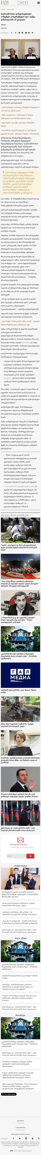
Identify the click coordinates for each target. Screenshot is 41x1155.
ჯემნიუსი (3, 25)
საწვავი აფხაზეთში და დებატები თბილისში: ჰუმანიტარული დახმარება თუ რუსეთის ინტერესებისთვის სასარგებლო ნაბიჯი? (18, 1075)
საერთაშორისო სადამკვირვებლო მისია (20, 486)
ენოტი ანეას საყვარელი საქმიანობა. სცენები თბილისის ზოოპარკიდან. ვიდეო (17, 725)
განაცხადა (8, 378)
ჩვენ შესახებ (20, 1121)
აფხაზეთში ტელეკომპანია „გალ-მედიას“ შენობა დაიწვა (18, 691)
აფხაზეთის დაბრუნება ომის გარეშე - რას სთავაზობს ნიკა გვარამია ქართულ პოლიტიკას (19, 913)
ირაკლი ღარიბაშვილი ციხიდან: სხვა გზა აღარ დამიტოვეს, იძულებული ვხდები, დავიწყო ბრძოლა (19, 795)
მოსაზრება (20, 1015)
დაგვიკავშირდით (20, 1127)
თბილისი (4, 28)
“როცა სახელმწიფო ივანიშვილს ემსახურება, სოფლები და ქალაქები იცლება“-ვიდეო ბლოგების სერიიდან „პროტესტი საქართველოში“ (19, 583)
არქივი (4, 9)
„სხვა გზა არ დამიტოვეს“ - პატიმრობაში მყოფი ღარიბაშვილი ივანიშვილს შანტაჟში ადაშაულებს (20, 922)
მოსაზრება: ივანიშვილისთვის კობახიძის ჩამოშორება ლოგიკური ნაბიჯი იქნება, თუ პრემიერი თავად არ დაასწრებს (20, 760)
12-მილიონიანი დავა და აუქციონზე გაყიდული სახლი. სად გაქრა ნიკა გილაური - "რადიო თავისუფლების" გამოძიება (18, 619)
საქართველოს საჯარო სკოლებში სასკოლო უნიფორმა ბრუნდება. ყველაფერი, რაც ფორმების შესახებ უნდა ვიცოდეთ (20, 894)
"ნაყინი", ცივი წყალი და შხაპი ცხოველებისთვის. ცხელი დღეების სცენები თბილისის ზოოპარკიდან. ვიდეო (19, 547)
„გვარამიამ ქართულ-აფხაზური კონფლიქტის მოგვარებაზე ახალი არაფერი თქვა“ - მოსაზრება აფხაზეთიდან (19, 656)
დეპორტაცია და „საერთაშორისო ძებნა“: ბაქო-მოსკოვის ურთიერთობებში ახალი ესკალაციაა (18, 829)
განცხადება (22, 172)
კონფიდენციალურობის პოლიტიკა (20, 1134)
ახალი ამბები (20, 938)
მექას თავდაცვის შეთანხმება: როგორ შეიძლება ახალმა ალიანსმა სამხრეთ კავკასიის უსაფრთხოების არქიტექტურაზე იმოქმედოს (19, 1086)
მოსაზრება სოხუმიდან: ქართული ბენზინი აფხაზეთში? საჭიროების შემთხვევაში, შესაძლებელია (17, 1064)
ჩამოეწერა (26, 342)
